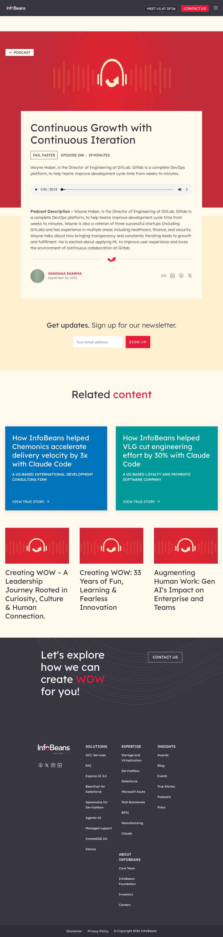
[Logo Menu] (16, 9)
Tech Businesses (133, 802)
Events (162, 776)
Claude (127, 833)
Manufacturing (132, 823)
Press (161, 807)
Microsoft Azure (133, 792)
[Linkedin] (59, 766)
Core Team (127, 868)
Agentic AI (93, 818)
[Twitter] (46, 766)
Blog (160, 766)
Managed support (99, 828)
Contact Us (195, 8)
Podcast (22, 52)
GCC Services (96, 755)
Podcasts (164, 797)
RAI (88, 766)
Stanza (91, 849)
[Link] (37, 562)
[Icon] (216, 8)
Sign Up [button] (138, 342)
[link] (216, 7)
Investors (126, 894)
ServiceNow (130, 771)
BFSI (125, 813)
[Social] (172, 277)
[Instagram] (53, 766)
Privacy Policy (98, 931)
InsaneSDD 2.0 (96, 839)
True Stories (166, 786)
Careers (125, 905)
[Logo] (54, 749)
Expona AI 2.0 (96, 776)
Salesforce (129, 781)
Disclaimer (74, 931)
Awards (163, 755)
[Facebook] (40, 766)
